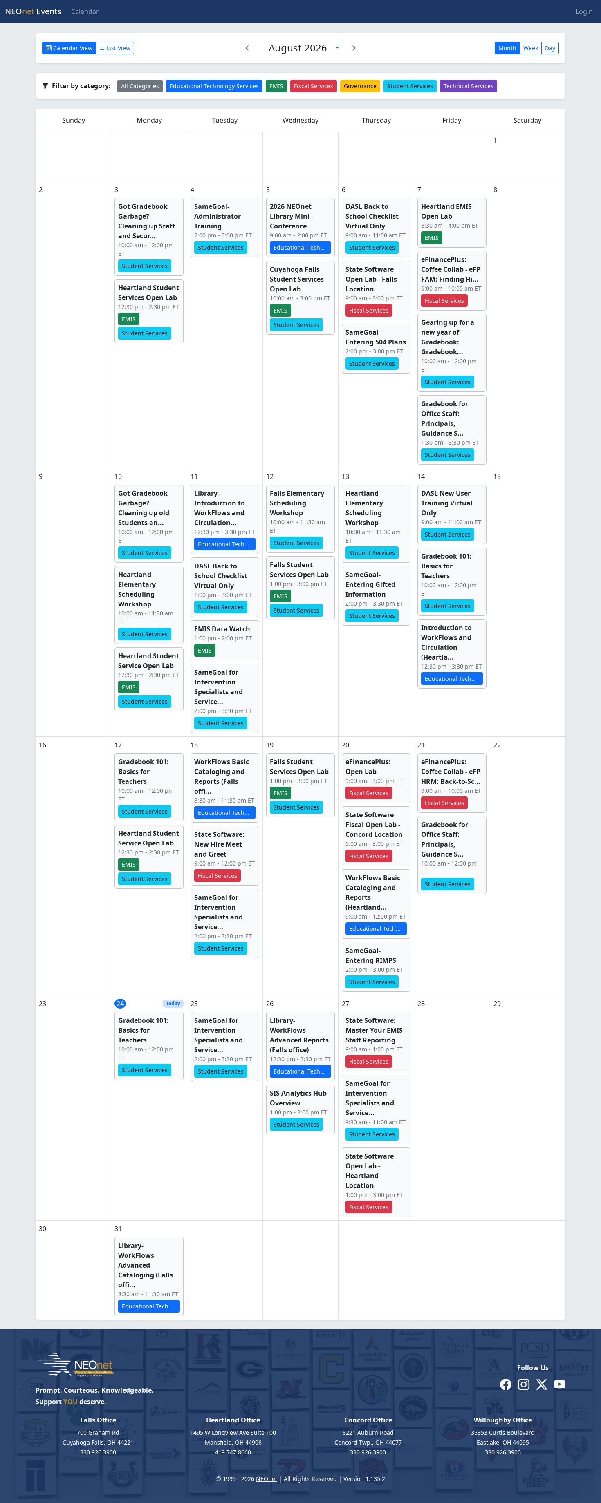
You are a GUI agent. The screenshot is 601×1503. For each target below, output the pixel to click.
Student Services (410, 86)
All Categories (140, 86)
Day (550, 48)
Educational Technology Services (214, 86)
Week (530, 48)
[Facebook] (505, 1384)
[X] (541, 1384)
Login (584, 11)
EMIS (276, 86)
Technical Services (468, 86)
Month (507, 48)
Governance (360, 86)
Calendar (85, 11)
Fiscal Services (313, 86)
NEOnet (266, 1479)
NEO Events (33, 11)
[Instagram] (523, 1384)
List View (117, 48)
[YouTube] (559, 1384)
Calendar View (72, 48)
